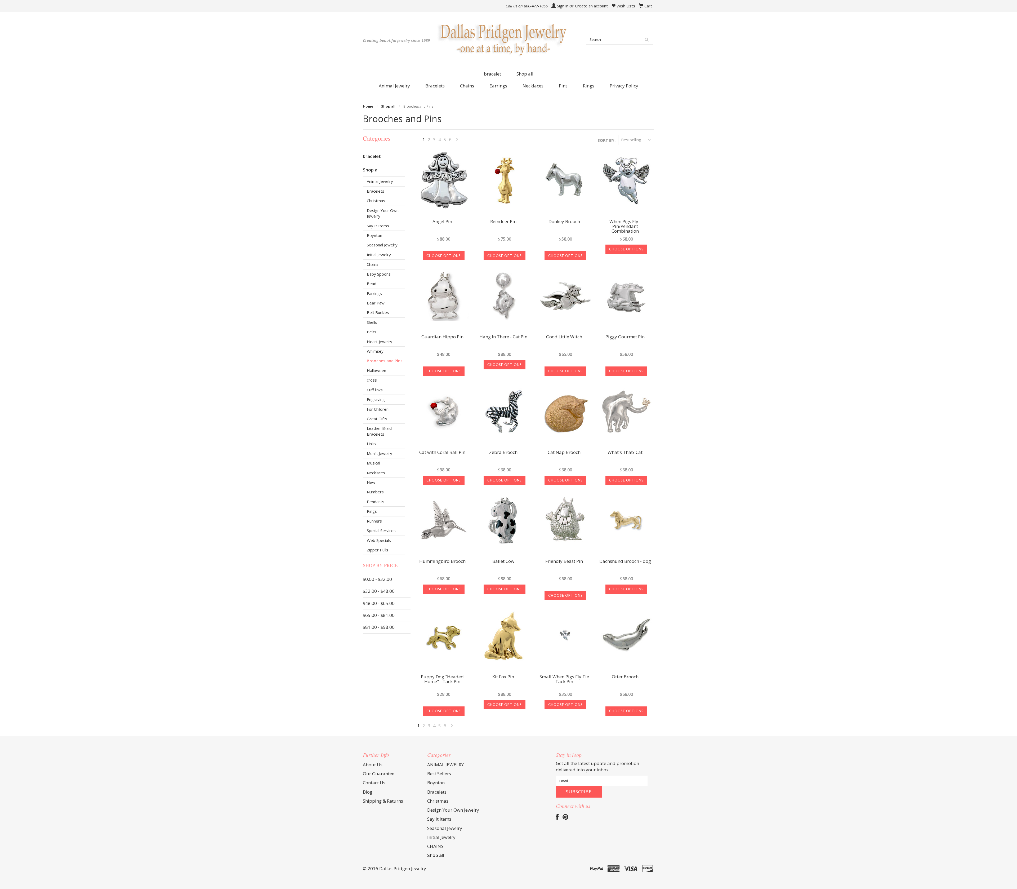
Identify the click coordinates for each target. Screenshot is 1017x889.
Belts (371, 331)
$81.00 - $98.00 (379, 627)
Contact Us (374, 783)
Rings (372, 511)
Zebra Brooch (503, 452)
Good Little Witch (564, 337)
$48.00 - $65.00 (379, 603)
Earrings (374, 293)
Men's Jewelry (379, 453)
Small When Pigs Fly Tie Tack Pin (564, 679)
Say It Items (378, 225)
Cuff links (375, 389)
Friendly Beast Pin (564, 561)
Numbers (375, 491)
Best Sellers (439, 774)
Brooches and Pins (385, 360)
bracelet (492, 74)
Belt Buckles (378, 312)
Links (371, 443)
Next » (457, 140)
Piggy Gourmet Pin (625, 337)
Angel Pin (442, 221)
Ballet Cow (503, 561)
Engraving (376, 399)
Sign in (562, 5)
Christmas (376, 200)
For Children (378, 409)
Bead (371, 283)
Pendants (375, 501)
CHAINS (435, 846)
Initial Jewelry (379, 254)
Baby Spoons (379, 274)
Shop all (524, 74)
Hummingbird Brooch (442, 561)
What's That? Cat (625, 452)
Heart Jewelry (379, 341)
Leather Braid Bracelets (379, 431)
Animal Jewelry (380, 181)
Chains (372, 264)
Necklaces (376, 472)
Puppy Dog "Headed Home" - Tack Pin (442, 679)
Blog (367, 792)
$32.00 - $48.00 (379, 591)
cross (372, 380)
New (371, 482)
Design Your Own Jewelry (383, 213)
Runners (374, 521)
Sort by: (606, 140)
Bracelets (375, 191)
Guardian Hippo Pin (442, 337)
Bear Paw (376, 303)
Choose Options (443, 256)
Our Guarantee (378, 774)
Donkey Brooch (564, 221)
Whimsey (375, 351)
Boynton (374, 235)
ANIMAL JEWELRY (445, 765)
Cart (648, 5)
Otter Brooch (625, 677)
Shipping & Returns (383, 801)
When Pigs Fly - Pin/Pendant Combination (625, 226)
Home (368, 106)
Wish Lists (625, 5)
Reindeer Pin (503, 221)
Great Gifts (377, 418)
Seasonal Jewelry (382, 244)
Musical (373, 463)
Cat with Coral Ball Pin (442, 452)
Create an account (591, 5)
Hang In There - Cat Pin (503, 337)
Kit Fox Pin (503, 677)
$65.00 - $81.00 (379, 615)
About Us (372, 765)
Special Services (381, 530)
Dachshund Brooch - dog (625, 561)
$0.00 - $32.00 (377, 579)
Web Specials (379, 540)
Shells (372, 322)
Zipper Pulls (377, 549)
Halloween (376, 370)
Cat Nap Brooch (564, 452)
